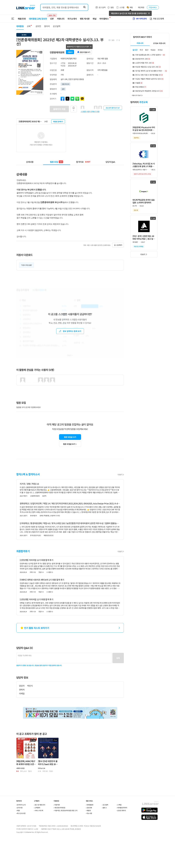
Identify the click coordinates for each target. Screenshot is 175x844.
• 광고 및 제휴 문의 (39, 805)
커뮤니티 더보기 (136, 95)
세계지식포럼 (20, 768)
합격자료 (83, 161)
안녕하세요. (21, 180)
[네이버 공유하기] (72, 99)
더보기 (120, 474)
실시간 (135, 50)
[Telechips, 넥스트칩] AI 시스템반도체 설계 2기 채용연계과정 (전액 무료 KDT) (144, 165)
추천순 (160, 50)
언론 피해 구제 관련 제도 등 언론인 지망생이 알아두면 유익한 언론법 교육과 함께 (50, 215)
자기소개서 (72, 18)
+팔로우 (70, 52)
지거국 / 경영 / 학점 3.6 (29, 484)
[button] (41, 52)
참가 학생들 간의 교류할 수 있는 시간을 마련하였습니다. (40, 218)
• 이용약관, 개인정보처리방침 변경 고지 (65, 810)
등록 (118, 658)
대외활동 (20, 26)
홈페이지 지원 (59, 109)
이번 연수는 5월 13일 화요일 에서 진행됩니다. (48, 202)
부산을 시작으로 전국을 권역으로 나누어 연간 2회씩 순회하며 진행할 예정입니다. (50, 196)
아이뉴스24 (41, 768)
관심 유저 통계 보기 (112, 108)
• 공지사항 (19, 808)
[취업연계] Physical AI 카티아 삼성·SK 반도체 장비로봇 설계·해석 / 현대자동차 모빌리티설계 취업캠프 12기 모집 (144, 129)
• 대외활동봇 (89, 805)
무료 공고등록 (158, 18)
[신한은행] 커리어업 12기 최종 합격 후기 (36, 560)
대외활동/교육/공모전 (38, 18)
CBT (52, 17)
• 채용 (18, 810)
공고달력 (56, 26)
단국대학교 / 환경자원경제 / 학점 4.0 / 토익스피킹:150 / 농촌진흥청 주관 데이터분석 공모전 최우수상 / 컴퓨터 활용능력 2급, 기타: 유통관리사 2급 (70, 523)
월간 (146, 50)
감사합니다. (21, 236)
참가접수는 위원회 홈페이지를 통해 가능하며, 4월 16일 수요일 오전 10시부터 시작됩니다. (53, 209)
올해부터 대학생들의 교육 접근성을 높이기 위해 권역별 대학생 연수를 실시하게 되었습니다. (54, 193)
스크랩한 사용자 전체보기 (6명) (90, 111)
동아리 (47, 26)
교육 (29, 26)
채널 (94, 18)
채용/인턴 (22, 18)
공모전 (38, 26)
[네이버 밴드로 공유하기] (77, 99)
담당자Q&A (110, 161)
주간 (141, 50)
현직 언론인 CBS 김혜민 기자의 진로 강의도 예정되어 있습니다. (43, 224)
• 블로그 (104, 808)
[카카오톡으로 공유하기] (82, 99)
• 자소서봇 (89, 813)
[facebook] (63, 99)
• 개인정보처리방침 (59, 808)
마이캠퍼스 (104, 18)
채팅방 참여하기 (58, 121)
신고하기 (119, 245)
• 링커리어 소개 (21, 805)
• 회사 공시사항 (21, 813)
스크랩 (121, 7)
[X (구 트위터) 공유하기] (67, 99)
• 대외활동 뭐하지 (122, 808)
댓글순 (153, 50)
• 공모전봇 (89, 808)
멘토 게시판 (85, 18)
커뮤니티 (60, 18)
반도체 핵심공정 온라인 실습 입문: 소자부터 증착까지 (144, 201)
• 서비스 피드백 (38, 810)
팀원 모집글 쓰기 (70, 437)
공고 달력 (102, 7)
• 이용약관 (57, 805)
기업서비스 (153, 7)
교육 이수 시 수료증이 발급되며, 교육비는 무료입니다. (39, 230)
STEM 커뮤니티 (159, 43)
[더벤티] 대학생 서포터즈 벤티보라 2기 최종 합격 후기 (42, 580)
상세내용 (29, 161)
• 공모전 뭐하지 (121, 810)
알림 (112, 7)
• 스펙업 (119, 805)
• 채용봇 (88, 810)
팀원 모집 (56, 161)
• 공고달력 (105, 805)
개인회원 (141, 7)
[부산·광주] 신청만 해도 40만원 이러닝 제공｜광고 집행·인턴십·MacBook (144, 237)
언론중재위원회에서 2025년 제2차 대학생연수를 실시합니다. (41, 183)
